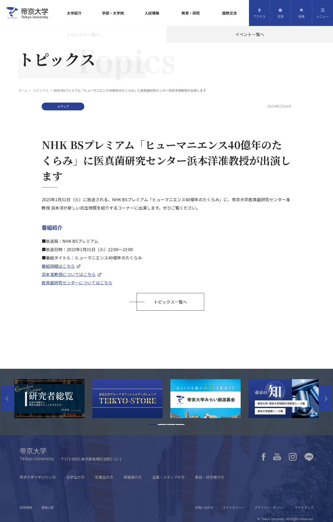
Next (325, 399)
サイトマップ (304, 507)
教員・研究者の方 (209, 477)
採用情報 (26, 507)
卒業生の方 (104, 477)
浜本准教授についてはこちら (69, 274)
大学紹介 (74, 13)
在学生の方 (75, 477)
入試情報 (152, 13)
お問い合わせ (204, 507)
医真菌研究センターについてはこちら (77, 282)
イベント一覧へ (249, 34)
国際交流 (229, 13)
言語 (280, 16)
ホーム (23, 90)
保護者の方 (133, 477)
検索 (301, 16)
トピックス (40, 90)
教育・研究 (191, 13)
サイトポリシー (234, 507)
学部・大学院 (113, 13)
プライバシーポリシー (269, 507)
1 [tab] (153, 424)
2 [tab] (162, 424)
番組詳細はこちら (58, 266)
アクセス (259, 16)
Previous (7, 399)
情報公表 (47, 507)
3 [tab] (171, 424)
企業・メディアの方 (168, 477)
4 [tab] (180, 424)
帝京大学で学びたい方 (38, 477)
